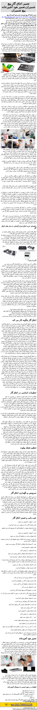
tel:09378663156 (21, 704)
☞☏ (18, 704)
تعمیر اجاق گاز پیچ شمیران (23, 16)
